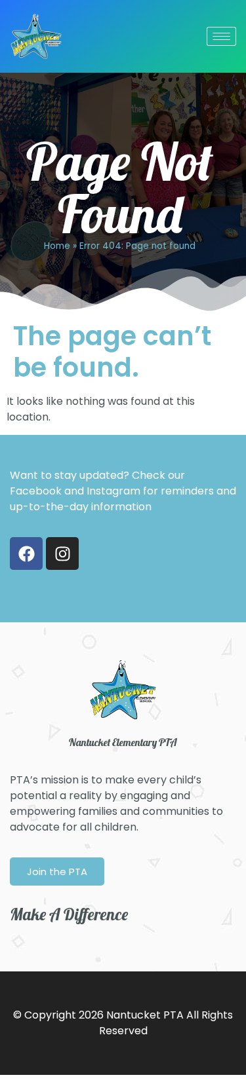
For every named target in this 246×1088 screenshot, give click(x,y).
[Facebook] (26, 553)
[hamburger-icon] (221, 36)
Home (57, 246)
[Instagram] (62, 553)
